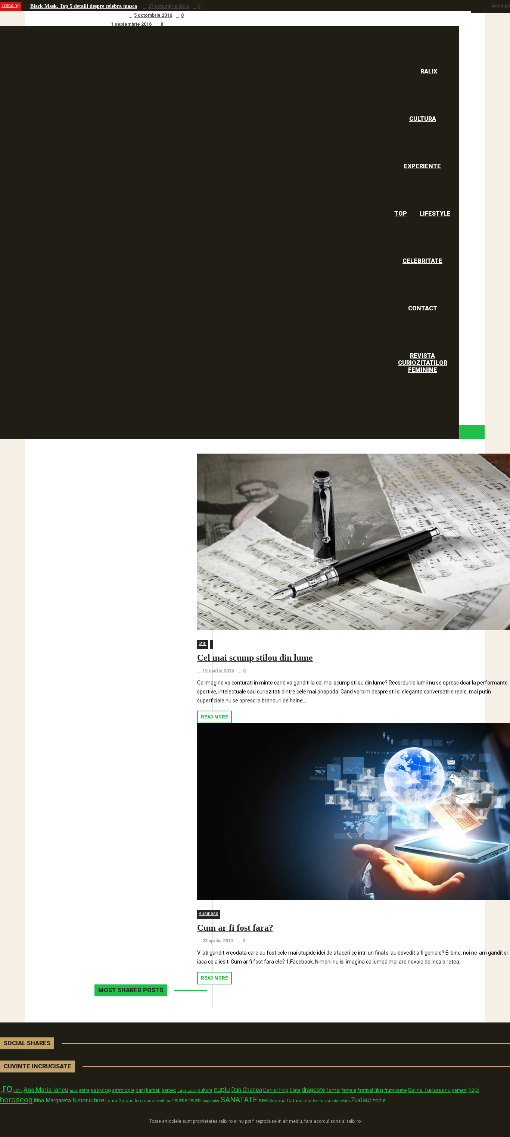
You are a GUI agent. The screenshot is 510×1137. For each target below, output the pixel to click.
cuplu (222, 1089)
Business (208, 913)
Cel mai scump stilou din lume (255, 658)
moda (148, 1100)
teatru (318, 1101)
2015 (17, 1090)
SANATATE (239, 1100)
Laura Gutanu (119, 1100)
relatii (195, 1100)
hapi (474, 1089)
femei (333, 1090)
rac (168, 1100)
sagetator (211, 1101)
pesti (159, 1100)
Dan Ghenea (246, 1090)
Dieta (295, 1090)
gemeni (459, 1090)
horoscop (16, 1099)
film (378, 1090)
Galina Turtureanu (429, 1090)
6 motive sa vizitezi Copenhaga (65, 24)
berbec (169, 1090)
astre (84, 1090)
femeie (349, 1090)
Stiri (202, 643)
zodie (379, 1100)
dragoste (313, 1089)
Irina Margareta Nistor (61, 1100)
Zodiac (361, 1100)
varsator (332, 1100)
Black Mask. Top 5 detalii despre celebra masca (83, 6)
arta (73, 1090)
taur (308, 1100)
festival (365, 1090)
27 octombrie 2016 (168, 6)
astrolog (101, 1090)
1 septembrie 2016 (131, 24)
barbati (153, 1090)
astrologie (123, 1090)
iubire (96, 1100)
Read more (214, 717)
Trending (10, 5)
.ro (6, 1088)
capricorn (187, 1090)
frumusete (395, 1090)
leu (138, 1100)
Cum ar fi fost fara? (235, 928)
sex (263, 1100)
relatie (179, 1100)
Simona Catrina (285, 1100)
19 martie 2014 (218, 670)
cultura (205, 1090)
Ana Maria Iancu (46, 1089)
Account (501, 6)
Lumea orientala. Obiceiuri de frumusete (76, 15)
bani (140, 1090)
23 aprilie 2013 (217, 940)
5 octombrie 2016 (153, 15)
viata (345, 1101)
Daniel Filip (276, 1090)
